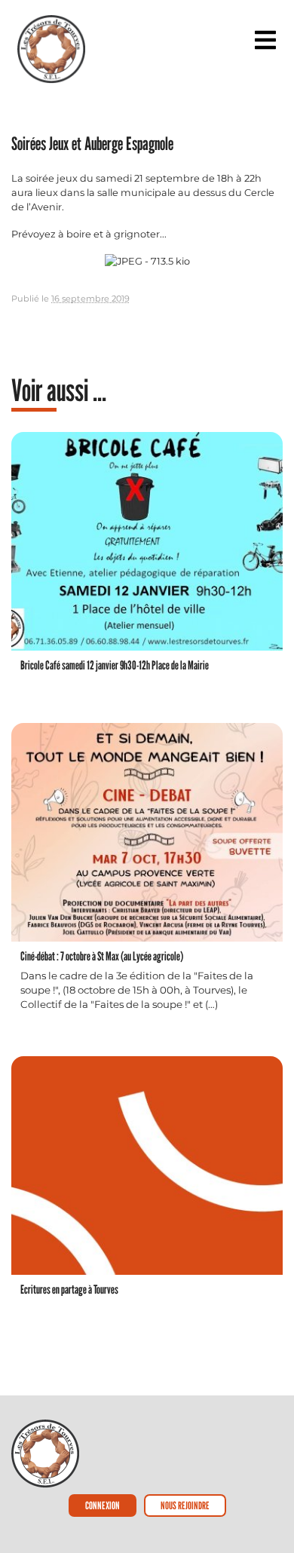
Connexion (102, 1505)
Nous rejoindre (185, 1505)
